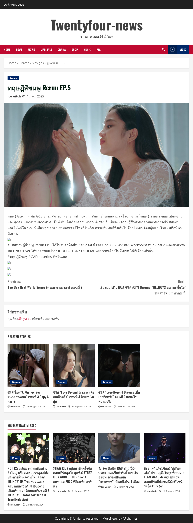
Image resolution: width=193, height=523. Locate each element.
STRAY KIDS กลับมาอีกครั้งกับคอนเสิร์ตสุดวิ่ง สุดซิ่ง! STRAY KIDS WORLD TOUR (72, 477)
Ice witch (14, 96)
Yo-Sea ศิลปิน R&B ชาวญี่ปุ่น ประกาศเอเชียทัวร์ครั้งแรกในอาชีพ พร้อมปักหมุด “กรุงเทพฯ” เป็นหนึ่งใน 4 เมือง (118, 475)
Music (87, 49)
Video (183, 49)
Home (7, 49)
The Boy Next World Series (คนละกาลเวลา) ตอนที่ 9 (45, 284)
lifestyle (46, 49)
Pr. (98, 49)
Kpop (74, 49)
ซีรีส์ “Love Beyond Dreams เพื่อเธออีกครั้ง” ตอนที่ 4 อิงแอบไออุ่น (73, 397)
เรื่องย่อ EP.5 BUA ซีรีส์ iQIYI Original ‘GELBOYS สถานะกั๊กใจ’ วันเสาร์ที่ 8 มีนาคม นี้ (142, 287)
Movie (31, 49)
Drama (62, 49)
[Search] (163, 49)
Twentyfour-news (97, 24)
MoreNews (110, 518)
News (19, 49)
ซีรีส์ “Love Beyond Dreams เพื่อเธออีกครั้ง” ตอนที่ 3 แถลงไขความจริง (119, 397)
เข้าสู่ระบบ (24, 319)
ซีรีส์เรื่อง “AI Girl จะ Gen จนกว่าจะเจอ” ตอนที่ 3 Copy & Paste (28, 397)
